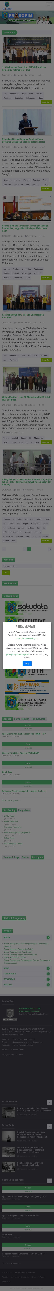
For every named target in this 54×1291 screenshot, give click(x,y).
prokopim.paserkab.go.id (27, 638)
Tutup (27, 663)
